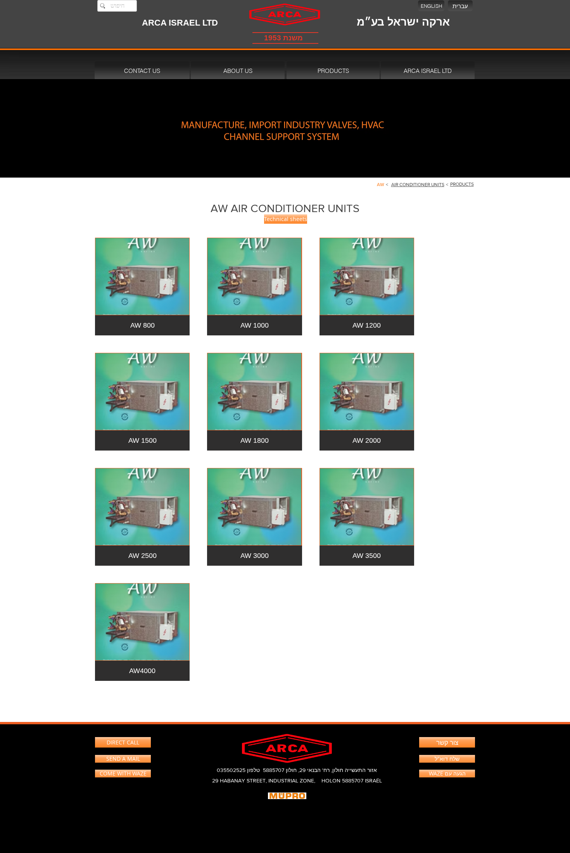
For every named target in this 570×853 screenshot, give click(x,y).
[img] (142, 402)
